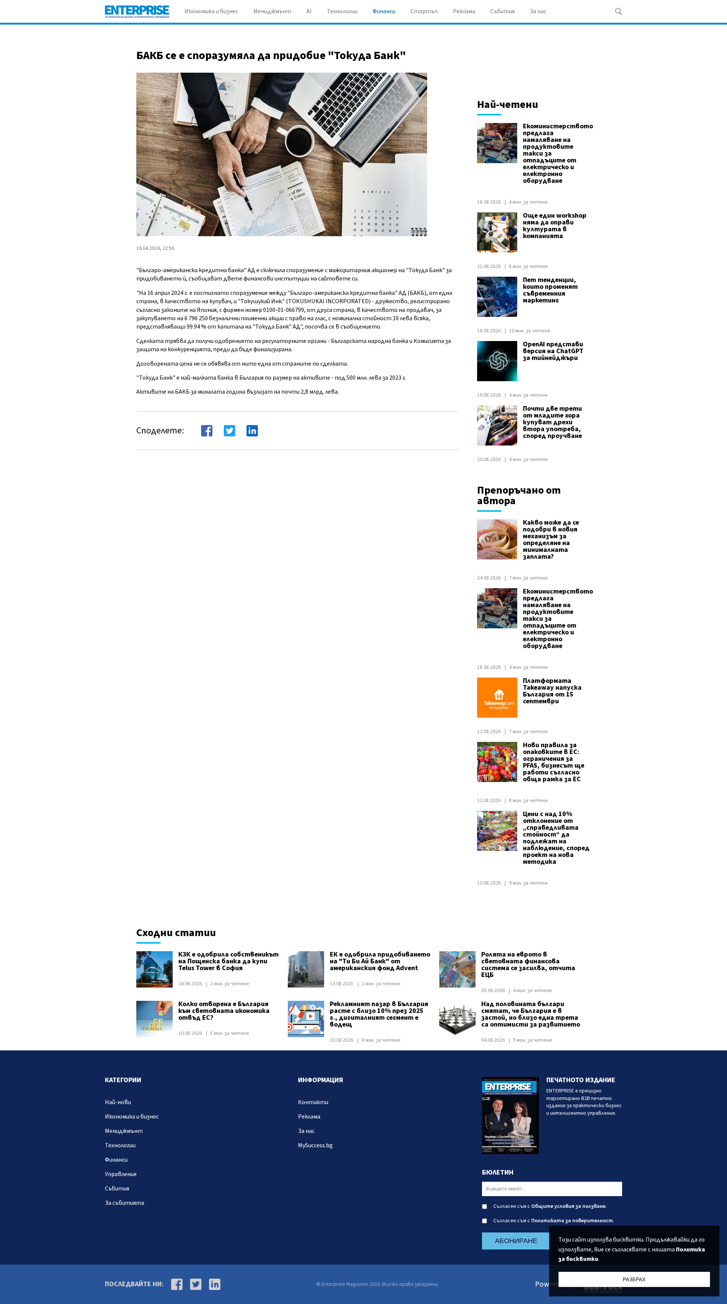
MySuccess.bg (315, 1145)
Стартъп (424, 11)
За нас (538, 11)
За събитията (124, 1203)
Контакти (313, 1102)
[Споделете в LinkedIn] (252, 430)
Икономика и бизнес (211, 11)
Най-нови (118, 1102)
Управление (121, 1174)
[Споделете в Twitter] (229, 430)
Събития (502, 11)
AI (309, 11)
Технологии (342, 11)
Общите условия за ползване (568, 1206)
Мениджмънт (272, 11)
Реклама (464, 11)
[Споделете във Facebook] (206, 430)
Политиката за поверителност (572, 1221)
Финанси (384, 11)
